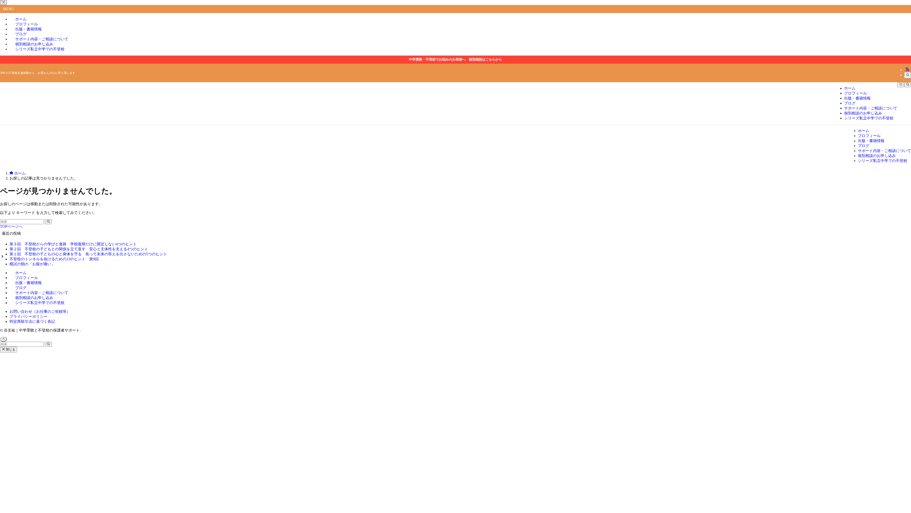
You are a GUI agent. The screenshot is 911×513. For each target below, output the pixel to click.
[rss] (907, 70)
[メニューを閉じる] (3, 2)
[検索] (907, 75)
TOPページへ (11, 226)
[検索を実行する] (48, 221)
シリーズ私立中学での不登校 (40, 49)
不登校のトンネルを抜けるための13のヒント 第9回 (54, 259)
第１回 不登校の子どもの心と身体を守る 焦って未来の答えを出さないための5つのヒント (88, 254)
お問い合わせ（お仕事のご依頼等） (39, 311)
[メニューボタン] (900, 84)
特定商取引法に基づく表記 (32, 321)
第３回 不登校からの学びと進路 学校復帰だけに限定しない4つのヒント (73, 244)
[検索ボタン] (907, 84)
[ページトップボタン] (3, 339)
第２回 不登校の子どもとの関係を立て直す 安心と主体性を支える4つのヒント (78, 249)
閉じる (10, 349)
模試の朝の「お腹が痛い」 (32, 264)
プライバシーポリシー (28, 316)
